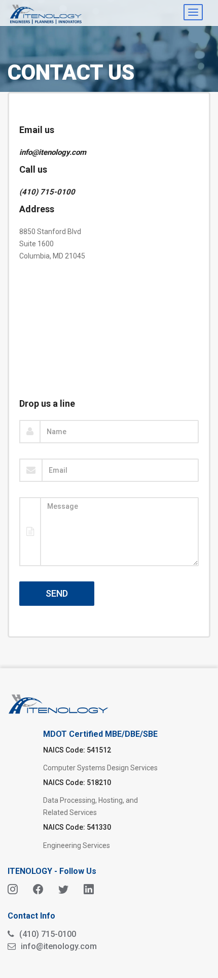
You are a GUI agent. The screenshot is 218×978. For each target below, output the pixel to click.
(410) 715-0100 (47, 192)
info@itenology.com (52, 152)
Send (57, 593)
